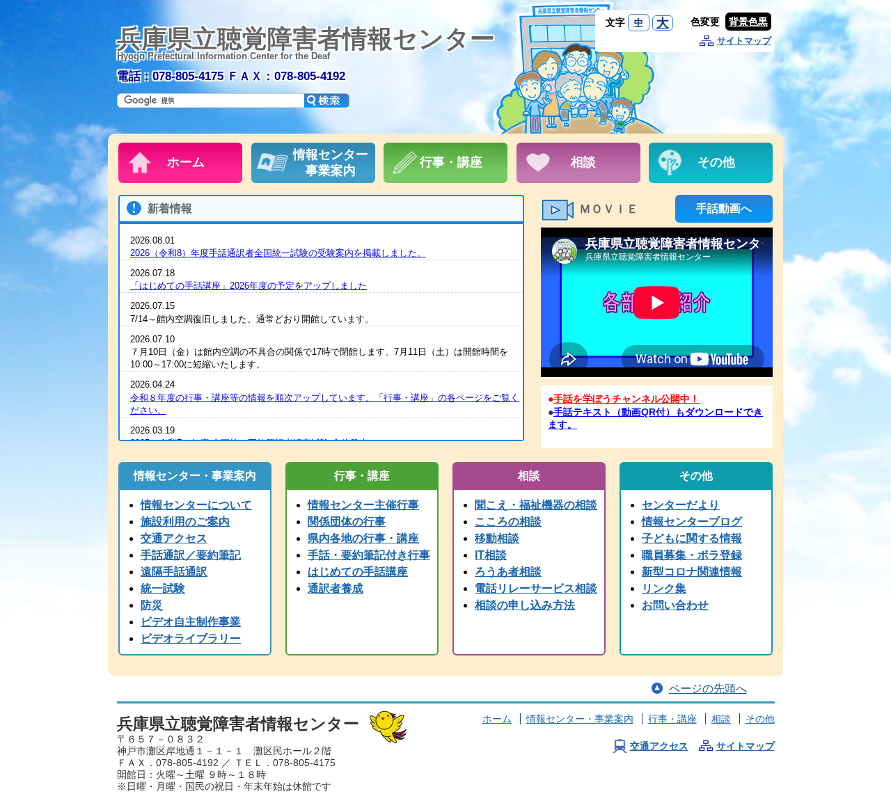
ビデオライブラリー (191, 638)
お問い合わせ (675, 605)
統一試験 (163, 588)
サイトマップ (744, 40)
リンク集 (664, 588)
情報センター (579, 718)
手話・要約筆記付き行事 (369, 555)
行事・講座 (672, 718)
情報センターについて (196, 505)
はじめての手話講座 (358, 572)
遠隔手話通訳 (174, 572)
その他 (760, 718)
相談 (721, 718)
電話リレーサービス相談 (536, 588)
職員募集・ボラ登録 (692, 555)
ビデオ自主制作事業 (191, 622)
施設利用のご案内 (185, 521)
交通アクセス (174, 538)
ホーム (497, 718)
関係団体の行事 (347, 521)
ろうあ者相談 (508, 572)
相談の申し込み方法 (525, 605)
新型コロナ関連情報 (692, 572)
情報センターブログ (692, 521)
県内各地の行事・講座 (363, 538)
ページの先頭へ (708, 688)
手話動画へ (724, 208)
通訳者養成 (335, 588)
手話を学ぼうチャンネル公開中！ (626, 398)
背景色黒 (748, 21)
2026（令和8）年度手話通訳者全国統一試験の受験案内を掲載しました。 (278, 253)
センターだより (681, 505)
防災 (152, 605)
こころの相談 (508, 521)
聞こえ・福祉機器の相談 (536, 505)
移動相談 (497, 538)
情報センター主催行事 (363, 505)
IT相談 (491, 555)
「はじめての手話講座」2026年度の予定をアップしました (248, 285)
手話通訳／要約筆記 (191, 555)
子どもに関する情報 (692, 538)
